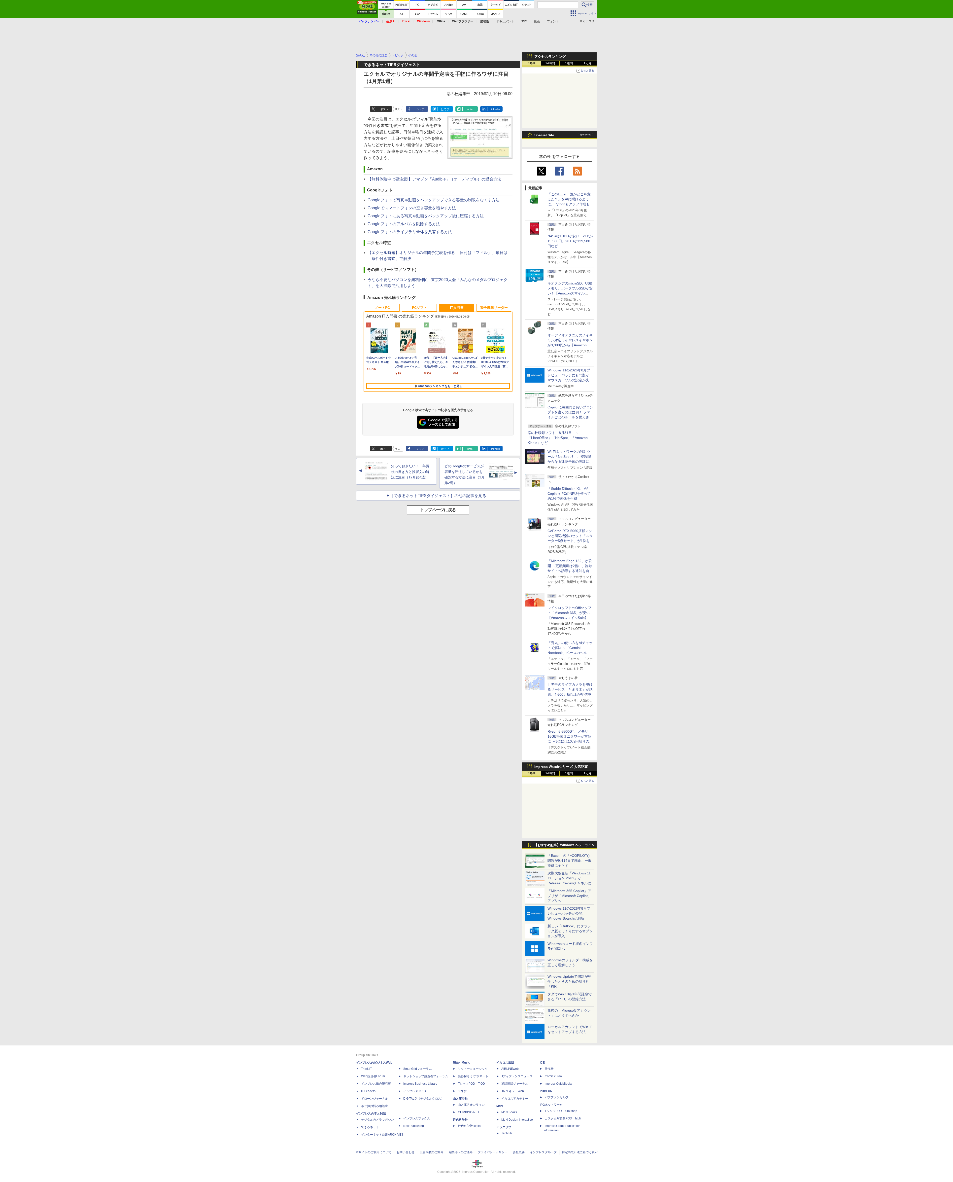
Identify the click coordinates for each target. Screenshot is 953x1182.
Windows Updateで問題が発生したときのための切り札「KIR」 (569, 981)
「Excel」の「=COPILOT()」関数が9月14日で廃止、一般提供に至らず (570, 860)
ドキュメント (505, 21)
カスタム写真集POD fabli (563, 1118)
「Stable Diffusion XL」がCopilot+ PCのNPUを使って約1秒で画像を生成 (569, 494)
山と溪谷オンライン (471, 1105)
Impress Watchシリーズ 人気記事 (561, 767)
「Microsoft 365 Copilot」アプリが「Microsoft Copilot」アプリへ (569, 896)
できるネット (370, 1127)
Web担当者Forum (373, 1076)
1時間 (532, 63)
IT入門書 (457, 308)
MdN (499, 1106)
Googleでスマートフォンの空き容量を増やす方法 (412, 208)
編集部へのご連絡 (461, 1152)
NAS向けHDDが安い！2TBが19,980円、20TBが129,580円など (570, 241)
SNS (524, 21)
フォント (553, 21)
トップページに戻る (438, 510)
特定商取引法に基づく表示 (580, 1152)
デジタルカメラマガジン (377, 1119)
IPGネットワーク (551, 1105)
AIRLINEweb (510, 1069)
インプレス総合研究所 (376, 1083)
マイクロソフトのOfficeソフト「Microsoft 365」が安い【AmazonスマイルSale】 (569, 613)
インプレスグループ (543, 1152)
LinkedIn (495, 109)
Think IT (366, 1069)
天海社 (549, 1069)
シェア (420, 109)
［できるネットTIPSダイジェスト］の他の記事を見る (438, 496)
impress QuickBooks (558, 1083)
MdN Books (509, 1112)
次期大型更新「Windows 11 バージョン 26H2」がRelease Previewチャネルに (569, 878)
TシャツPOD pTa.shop (561, 1111)
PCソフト (419, 308)
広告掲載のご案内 (431, 1152)
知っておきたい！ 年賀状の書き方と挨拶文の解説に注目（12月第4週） (410, 471)
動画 (537, 21)
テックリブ (503, 1127)
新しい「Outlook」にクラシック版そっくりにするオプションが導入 (570, 931)
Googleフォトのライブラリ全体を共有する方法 (410, 232)
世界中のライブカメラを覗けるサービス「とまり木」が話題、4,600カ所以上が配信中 (570, 689)
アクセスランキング (550, 57)
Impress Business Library (420, 1083)
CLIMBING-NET (468, 1112)
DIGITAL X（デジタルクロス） (423, 1098)
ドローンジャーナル (374, 1098)
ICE (542, 1062)
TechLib (506, 1133)
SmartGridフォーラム (417, 1069)
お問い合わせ (405, 1152)
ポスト (384, 109)
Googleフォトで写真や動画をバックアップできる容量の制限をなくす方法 (434, 200)
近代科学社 (460, 1119)
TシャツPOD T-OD (471, 1083)
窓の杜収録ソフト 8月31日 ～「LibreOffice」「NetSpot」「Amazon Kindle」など (558, 438)
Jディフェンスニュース (517, 1076)
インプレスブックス (416, 1118)
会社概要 (519, 1152)
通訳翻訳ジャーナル (514, 1083)
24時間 (550, 63)
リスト (399, 109)
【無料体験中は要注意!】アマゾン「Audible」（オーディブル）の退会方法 (434, 179)
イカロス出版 (505, 1062)
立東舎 (462, 1091)
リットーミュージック (473, 1069)
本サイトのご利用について (373, 1152)
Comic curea (553, 1076)
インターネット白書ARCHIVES (382, 1134)
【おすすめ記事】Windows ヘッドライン (564, 845)
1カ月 (587, 63)
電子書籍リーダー (494, 308)
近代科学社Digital (469, 1126)
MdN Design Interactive (517, 1119)
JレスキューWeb (512, 1091)
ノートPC (382, 308)
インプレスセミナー (416, 1091)
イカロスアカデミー (514, 1098)
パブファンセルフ (557, 1097)
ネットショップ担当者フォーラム (425, 1076)
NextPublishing (413, 1126)
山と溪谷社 (460, 1098)
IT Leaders (368, 1091)
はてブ (445, 109)
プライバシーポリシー (493, 1152)
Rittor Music (461, 1062)
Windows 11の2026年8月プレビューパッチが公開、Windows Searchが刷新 (568, 913)
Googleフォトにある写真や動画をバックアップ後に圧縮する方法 (426, 216)
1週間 (569, 63)
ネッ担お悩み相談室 (374, 1106)
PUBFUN (546, 1091)
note (470, 109)
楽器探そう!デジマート (473, 1076)
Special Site (544, 135)
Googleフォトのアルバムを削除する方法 (404, 224)
